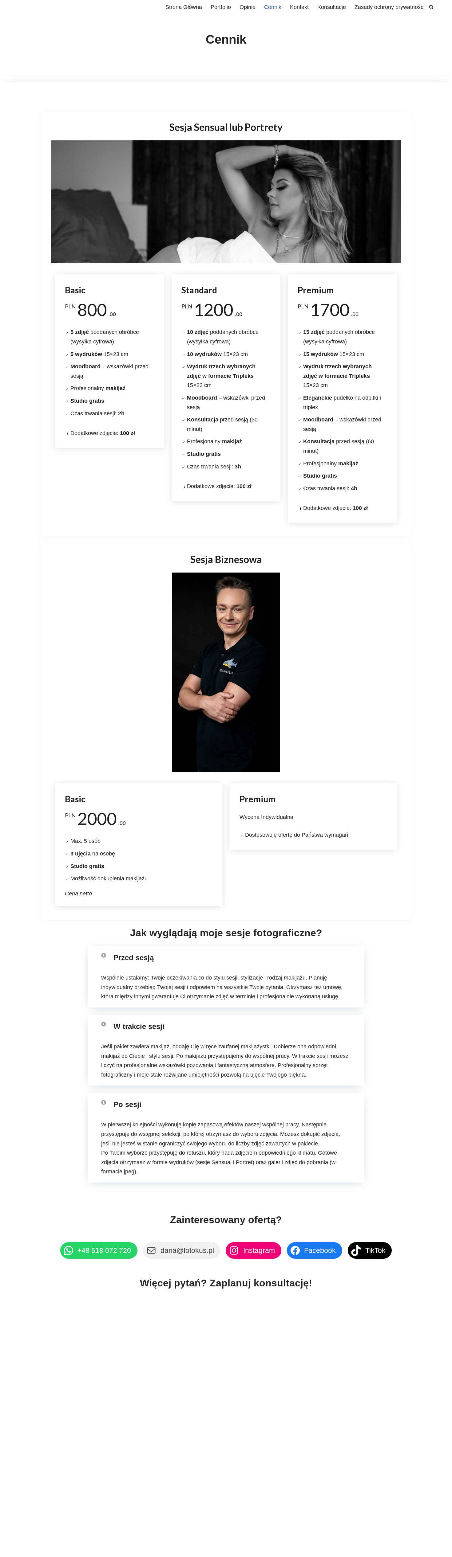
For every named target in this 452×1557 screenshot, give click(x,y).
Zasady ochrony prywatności (390, 7)
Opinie (248, 7)
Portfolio (221, 7)
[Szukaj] (431, 7)
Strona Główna (183, 7)
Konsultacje (331, 7)
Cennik (272, 7)
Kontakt (299, 7)
